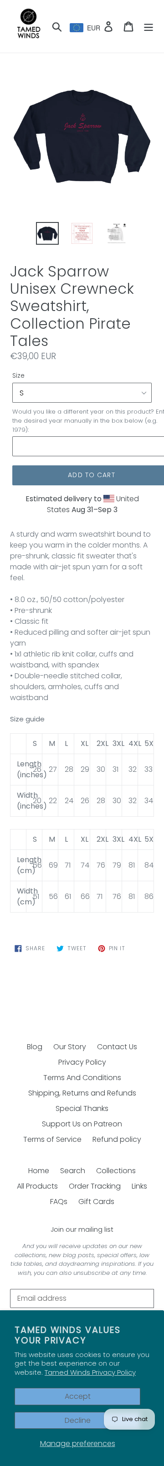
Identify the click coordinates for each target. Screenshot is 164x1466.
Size (18, 375)
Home (38, 1170)
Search (72, 1170)
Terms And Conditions (82, 1077)
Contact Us (117, 1047)
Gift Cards (96, 1201)
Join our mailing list (82, 1229)
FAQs (58, 1201)
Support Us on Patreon (82, 1124)
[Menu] (148, 26)
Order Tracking (95, 1186)
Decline (78, 1420)
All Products (37, 1186)
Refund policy (116, 1139)
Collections (116, 1170)
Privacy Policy (82, 1062)
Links (139, 1186)
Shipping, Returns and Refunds (82, 1093)
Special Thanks (82, 1108)
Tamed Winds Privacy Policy (90, 1372)
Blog (34, 1047)
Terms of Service (52, 1139)
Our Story (69, 1047)
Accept (78, 1396)
